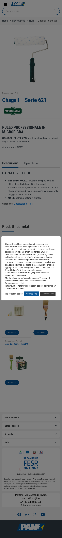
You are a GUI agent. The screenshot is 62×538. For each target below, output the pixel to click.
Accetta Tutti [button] (31, 293)
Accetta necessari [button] (48, 293)
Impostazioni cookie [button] (14, 293)
